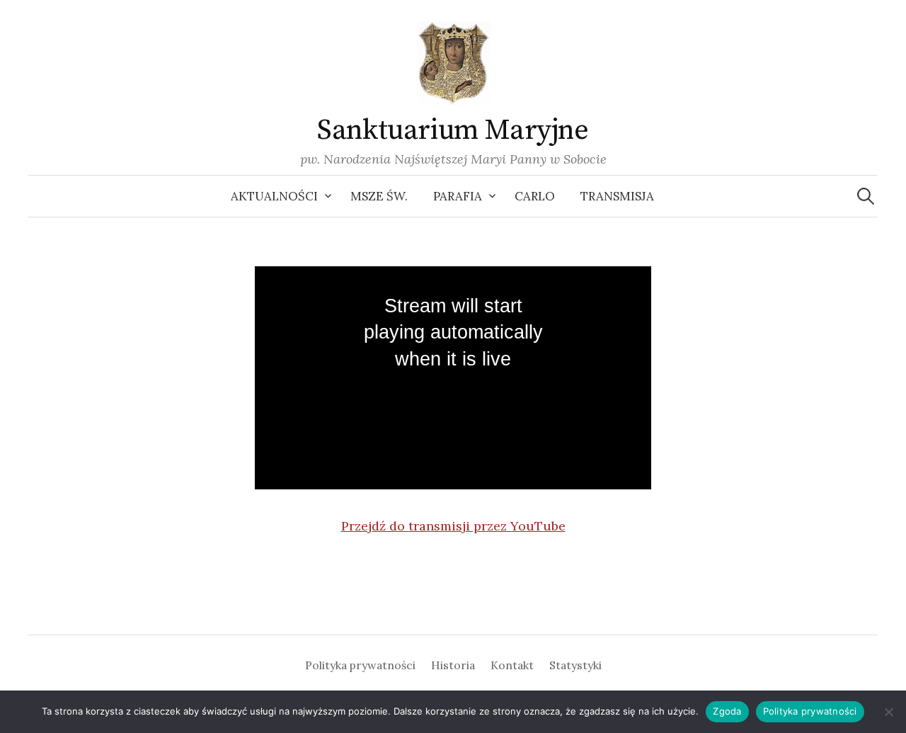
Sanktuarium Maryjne (452, 130)
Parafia (457, 196)
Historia (453, 665)
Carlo (535, 196)
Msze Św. (379, 196)
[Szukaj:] (866, 196)
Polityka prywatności (360, 665)
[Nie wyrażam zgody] (888, 712)
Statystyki (575, 665)
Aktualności (274, 196)
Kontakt (512, 665)
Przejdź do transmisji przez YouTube (453, 526)
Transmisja (617, 196)
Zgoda (727, 711)
